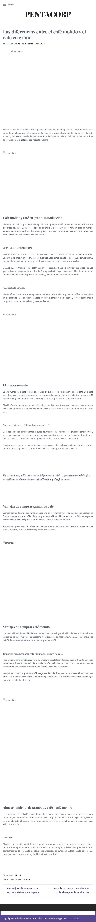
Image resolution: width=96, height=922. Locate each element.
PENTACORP (48, 14)
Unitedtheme (72, 918)
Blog (18, 875)
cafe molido (21, 660)
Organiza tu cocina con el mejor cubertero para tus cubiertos (71, 890)
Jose (42, 44)
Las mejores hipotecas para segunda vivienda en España (23, 890)
